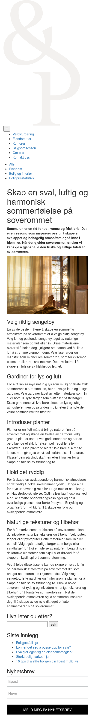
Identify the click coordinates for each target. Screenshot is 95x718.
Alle (12, 164)
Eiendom (15, 168)
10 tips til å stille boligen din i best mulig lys (47, 661)
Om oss (18, 152)
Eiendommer (22, 138)
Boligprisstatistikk (21, 178)
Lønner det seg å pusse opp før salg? (43, 647)
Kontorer (19, 143)
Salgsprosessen (24, 148)
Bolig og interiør (20, 173)
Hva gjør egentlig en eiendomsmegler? (44, 651)
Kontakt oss (21, 157)
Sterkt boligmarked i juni (33, 656)
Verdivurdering (23, 134)
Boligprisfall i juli (27, 642)
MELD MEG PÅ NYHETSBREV (47, 709)
